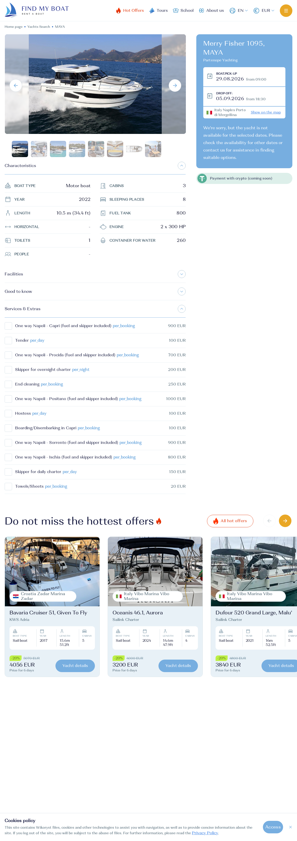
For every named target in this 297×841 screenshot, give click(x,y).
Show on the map (266, 112)
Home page (14, 26)
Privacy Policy (205, 833)
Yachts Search (38, 26)
